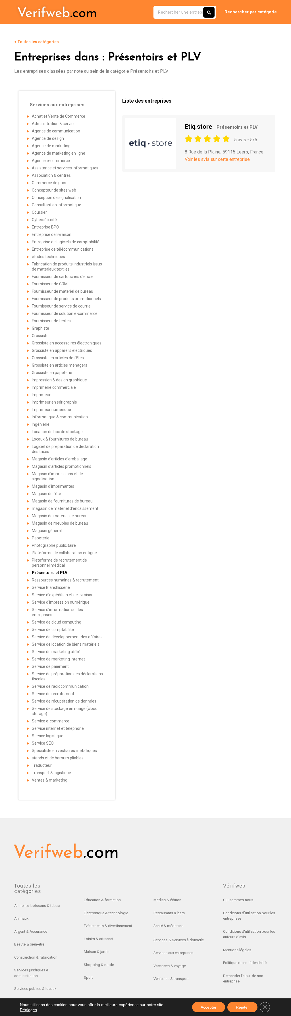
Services (160, 940)
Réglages (28, 1009)
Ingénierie (40, 424)
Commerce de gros (49, 182)
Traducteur (42, 765)
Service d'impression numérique (61, 602)
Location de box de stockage (57, 431)
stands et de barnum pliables (58, 758)
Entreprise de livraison (51, 234)
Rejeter (242, 1007)
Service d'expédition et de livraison (62, 595)
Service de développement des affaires (67, 637)
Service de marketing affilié (56, 651)
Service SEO (43, 743)
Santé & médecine (168, 926)
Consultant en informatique (56, 205)
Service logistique (47, 736)
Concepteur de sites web (54, 190)
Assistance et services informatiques (65, 168)
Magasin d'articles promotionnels (61, 466)
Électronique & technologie (106, 913)
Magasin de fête (46, 493)
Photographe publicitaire (54, 545)
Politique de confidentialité (245, 963)
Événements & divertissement (108, 926)
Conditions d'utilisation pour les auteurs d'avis (249, 934)
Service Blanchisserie (51, 587)
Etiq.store (221, 126)
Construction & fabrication (35, 957)
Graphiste (40, 328)
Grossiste (40, 335)
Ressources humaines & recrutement (65, 580)
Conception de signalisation (56, 197)
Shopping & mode (99, 965)
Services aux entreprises (173, 953)
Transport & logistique (51, 772)
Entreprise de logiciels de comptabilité (65, 242)
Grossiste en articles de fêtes (58, 358)
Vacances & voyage (169, 966)
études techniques (48, 256)
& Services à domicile (186, 940)
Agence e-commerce (51, 160)
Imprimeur (41, 394)
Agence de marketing (51, 146)
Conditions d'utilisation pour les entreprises (249, 916)
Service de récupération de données (64, 701)
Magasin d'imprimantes (53, 486)
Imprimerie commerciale (54, 387)
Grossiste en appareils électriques (62, 350)
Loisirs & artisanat (98, 939)
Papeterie (40, 538)
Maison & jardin (96, 951)
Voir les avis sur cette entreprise (217, 159)
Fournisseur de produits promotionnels (66, 298)
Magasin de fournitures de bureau (62, 501)
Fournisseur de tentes (51, 321)
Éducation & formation (102, 900)
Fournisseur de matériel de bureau (62, 291)
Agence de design (48, 138)
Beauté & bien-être (29, 944)
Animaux (21, 918)
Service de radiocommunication (60, 686)
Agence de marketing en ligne (58, 153)
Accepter (209, 1007)
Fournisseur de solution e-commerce (64, 313)
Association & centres (51, 175)
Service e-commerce (50, 721)
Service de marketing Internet (58, 659)
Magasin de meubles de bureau (60, 523)
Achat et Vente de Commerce (58, 116)
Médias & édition (167, 900)
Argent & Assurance (30, 931)
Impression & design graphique (59, 380)
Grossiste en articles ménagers (59, 365)
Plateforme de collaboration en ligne (64, 552)
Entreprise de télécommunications (62, 249)
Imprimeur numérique (51, 409)
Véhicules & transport (171, 978)
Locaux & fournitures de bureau (60, 439)
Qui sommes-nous (238, 900)
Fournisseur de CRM (50, 284)
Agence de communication (56, 131)
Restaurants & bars (169, 913)
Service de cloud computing (56, 622)
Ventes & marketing (49, 780)
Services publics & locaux (35, 988)
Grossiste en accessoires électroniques (66, 343)
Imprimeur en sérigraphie (54, 402)
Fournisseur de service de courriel (62, 306)
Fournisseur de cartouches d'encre (62, 276)
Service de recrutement (53, 693)
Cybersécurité (44, 219)
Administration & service (54, 123)
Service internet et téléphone (58, 728)
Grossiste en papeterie (52, 372)
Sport (88, 977)
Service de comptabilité (53, 629)
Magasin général (47, 530)
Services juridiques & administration (31, 973)
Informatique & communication (60, 417)
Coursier (39, 212)
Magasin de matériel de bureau (60, 516)
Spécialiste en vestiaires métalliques (64, 750)
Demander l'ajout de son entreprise (243, 979)
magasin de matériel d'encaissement (65, 508)
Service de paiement (50, 666)
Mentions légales (237, 950)
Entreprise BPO (45, 227)
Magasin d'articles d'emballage (59, 459)
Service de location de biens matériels (65, 644)
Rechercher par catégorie (251, 11)
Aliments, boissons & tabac (37, 905)
